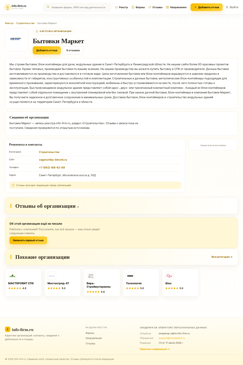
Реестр (123, 7)
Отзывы (157, 7)
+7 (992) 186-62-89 (52, 167)
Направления (178, 7)
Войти (234, 7)
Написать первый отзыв (28, 240)
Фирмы (140, 7)
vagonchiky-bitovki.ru (53, 159)
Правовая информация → (155, 349)
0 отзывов (73, 50)
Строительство (25, 23)
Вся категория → (222, 256)
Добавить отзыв (208, 7)
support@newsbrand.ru (172, 338)
